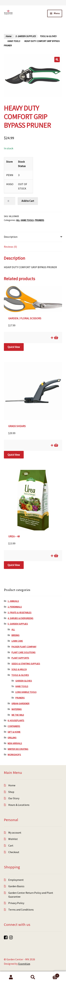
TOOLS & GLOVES (48, 36)
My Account (11, 977)
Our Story (13, 798)
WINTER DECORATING (18, 748)
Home (8, 36)
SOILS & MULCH (19, 669)
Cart (10, 845)
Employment (16, 879)
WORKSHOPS (14, 754)
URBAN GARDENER (20, 703)
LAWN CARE (17, 640)
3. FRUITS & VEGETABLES (19, 612)
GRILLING (12, 737)
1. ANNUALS (13, 601)
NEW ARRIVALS (15, 743)
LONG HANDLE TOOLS (26, 691)
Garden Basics (16, 886)
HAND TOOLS (13, 41)
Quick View (14, 347)
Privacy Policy (16, 903)
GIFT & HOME (14, 731)
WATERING (17, 709)
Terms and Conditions (21, 909)
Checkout (13, 852)
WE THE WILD (18, 714)
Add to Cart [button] (56, 337)
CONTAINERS (14, 726)
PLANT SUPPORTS (20, 657)
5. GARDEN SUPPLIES (25, 36)
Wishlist (13, 839)
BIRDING (15, 635)
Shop (11, 792)
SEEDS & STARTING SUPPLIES (26, 663)
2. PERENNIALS (15, 606)
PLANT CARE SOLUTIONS (24, 652)
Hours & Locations (18, 804)
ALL (18, 220)
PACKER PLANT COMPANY (24, 646)
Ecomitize (24, 963)
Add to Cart (27, 201)
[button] (57, 59)
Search (33, 977)
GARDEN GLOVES (23, 680)
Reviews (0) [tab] (10, 246)
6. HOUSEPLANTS (16, 720)
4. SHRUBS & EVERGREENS (20, 618)
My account (14, 832)
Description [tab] (10, 236)
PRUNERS (39, 220)
